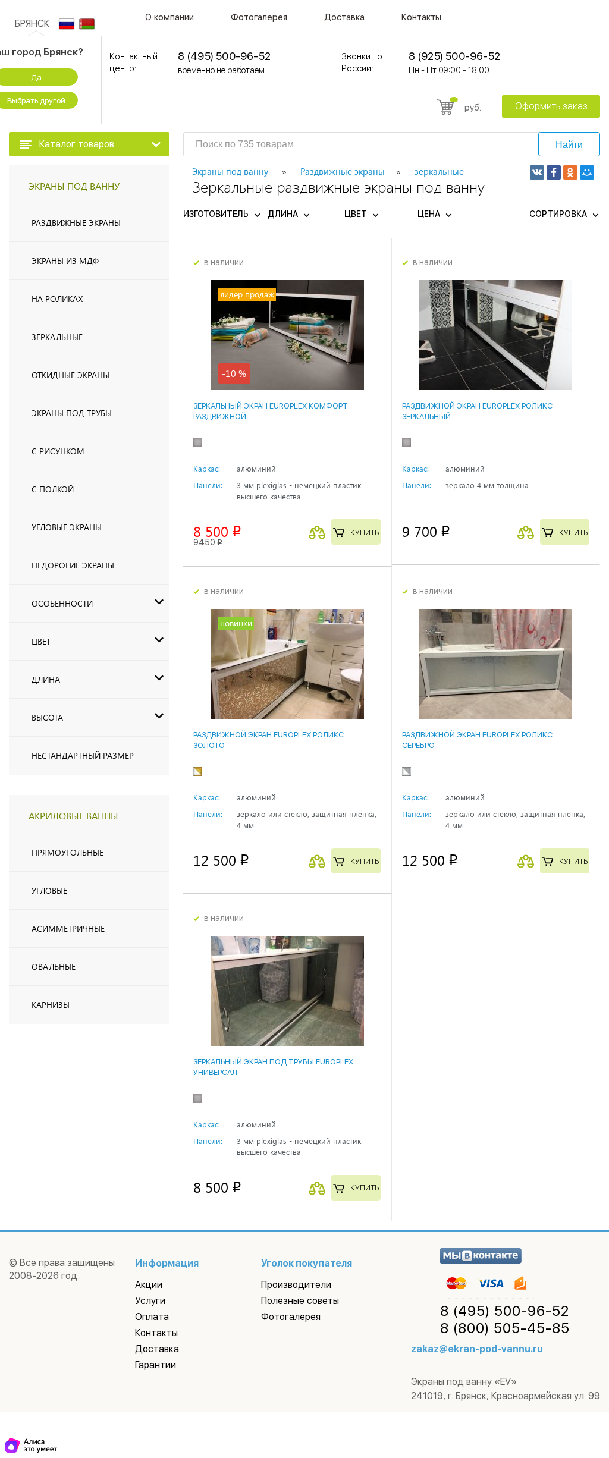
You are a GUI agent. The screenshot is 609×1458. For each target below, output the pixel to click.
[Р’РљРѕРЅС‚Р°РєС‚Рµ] (537, 172)
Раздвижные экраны (76, 222)
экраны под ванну (74, 186)
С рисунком (58, 451)
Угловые (49, 890)
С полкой (53, 489)
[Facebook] (554, 172)
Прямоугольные (67, 852)
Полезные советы (300, 1300)
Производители (296, 1284)
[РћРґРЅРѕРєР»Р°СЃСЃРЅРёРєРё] (570, 172)
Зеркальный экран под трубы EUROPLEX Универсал (273, 1067)
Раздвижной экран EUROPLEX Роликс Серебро (477, 740)
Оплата (152, 1316)
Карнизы (51, 1004)
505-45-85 (505, 1328)
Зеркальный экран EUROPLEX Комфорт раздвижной (270, 411)
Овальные (54, 966)
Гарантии (155, 1365)
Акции (148, 1284)
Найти (569, 145)
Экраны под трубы (72, 413)
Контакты (421, 17)
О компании (169, 17)
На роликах (57, 298)
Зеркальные (57, 336)
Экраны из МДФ (65, 260)
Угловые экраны (67, 527)
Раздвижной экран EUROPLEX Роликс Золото (268, 740)
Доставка (344, 17)
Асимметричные (68, 928)
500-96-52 (504, 1311)
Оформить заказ (551, 106)
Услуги (150, 1300)
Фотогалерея (259, 17)
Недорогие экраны (73, 565)
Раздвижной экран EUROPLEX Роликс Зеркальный (477, 411)
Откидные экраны (70, 375)
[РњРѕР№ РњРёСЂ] (587, 172)
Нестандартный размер (83, 755)
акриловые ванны (73, 815)
